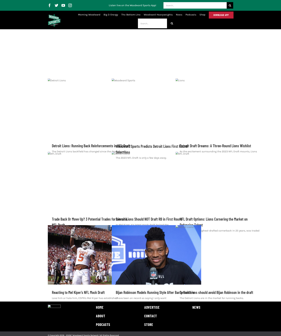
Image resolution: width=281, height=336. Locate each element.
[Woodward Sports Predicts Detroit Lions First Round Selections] (156, 108)
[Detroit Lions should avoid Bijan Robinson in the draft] (220, 255)
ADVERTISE (152, 307)
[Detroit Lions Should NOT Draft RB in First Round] (156, 181)
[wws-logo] (54, 15)
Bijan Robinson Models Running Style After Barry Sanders (155, 292)
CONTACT (150, 316)
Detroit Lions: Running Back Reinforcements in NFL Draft (91, 145)
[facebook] (49, 5)
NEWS (196, 307)
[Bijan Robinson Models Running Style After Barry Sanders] (156, 255)
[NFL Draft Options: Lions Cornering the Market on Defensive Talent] (220, 181)
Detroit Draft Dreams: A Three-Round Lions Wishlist (215, 145)
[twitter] (56, 5)
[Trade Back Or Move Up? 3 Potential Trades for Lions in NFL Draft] (92, 181)
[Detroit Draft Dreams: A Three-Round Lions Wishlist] (220, 108)
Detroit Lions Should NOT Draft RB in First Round (149, 219)
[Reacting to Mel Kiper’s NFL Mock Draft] (92, 255)
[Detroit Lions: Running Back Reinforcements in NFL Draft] (92, 108)
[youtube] (63, 5)
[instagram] (70, 5)
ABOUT (100, 316)
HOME (100, 307)
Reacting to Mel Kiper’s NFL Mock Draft (78, 292)
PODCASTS (103, 324)
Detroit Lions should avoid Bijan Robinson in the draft (216, 292)
